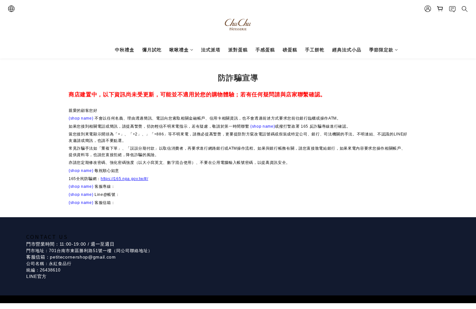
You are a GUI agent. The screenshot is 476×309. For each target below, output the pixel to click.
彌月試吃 (152, 49)
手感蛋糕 (265, 49)
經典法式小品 (346, 49)
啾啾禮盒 (179, 49)
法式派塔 (211, 49)
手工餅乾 (314, 49)
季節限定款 (381, 49)
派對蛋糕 (238, 49)
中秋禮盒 (124, 49)
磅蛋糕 (290, 49)
